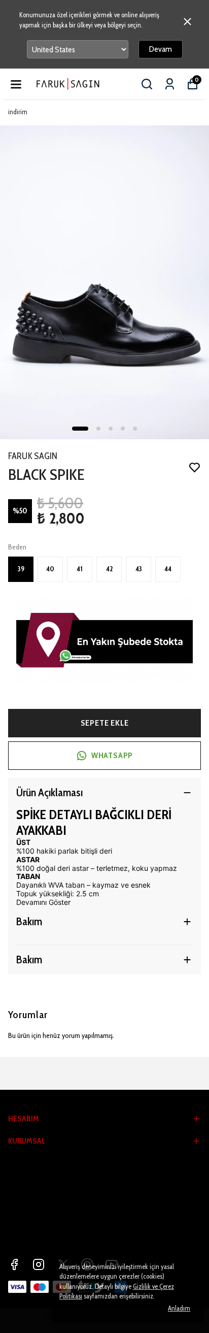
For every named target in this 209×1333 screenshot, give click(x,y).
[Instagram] (38, 1264)
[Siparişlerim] (169, 84)
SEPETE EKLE (105, 723)
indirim (17, 112)
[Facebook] (14, 1264)
